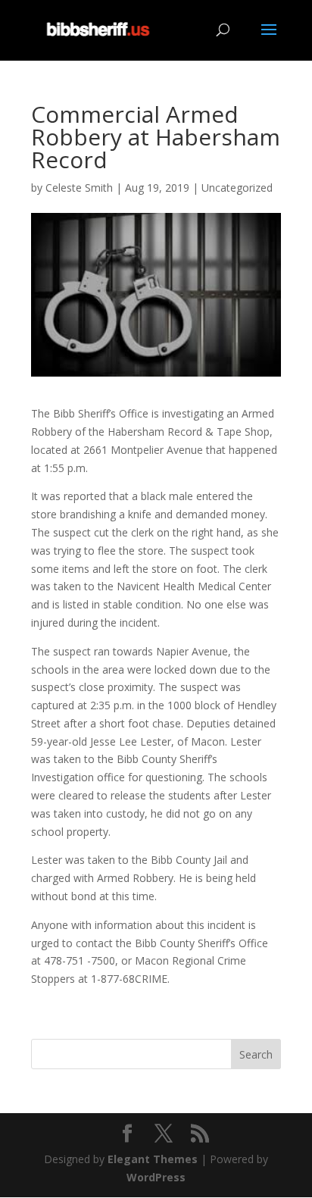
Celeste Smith (79, 187)
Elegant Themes (153, 1159)
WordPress (156, 1177)
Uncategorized (237, 187)
